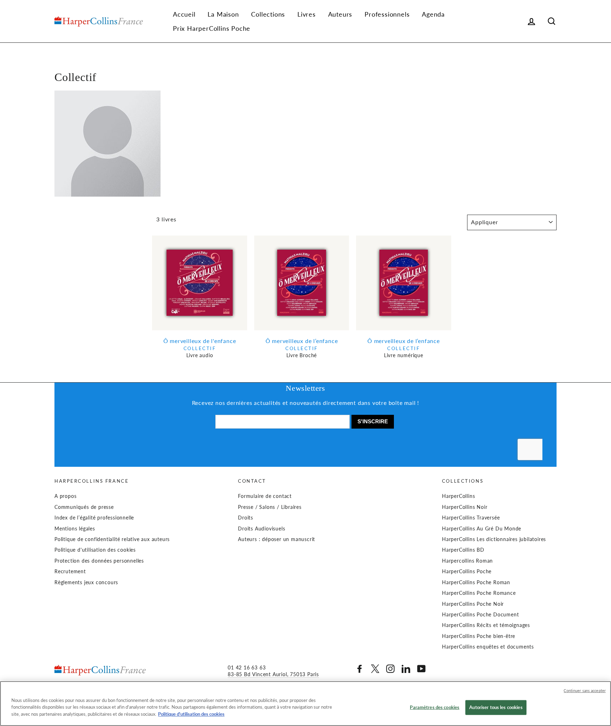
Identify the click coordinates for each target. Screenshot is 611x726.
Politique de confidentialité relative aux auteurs (112, 539)
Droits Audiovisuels (261, 529)
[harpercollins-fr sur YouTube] (421, 668)
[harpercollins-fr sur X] (375, 668)
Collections (268, 14)
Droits (245, 518)
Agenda (433, 14)
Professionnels (387, 14)
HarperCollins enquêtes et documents (488, 647)
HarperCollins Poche (466, 571)
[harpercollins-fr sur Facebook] (359, 668)
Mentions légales (74, 529)
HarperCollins (458, 496)
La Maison (223, 14)
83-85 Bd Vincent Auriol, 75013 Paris (273, 674)
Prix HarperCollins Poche (211, 28)
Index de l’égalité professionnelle (94, 518)
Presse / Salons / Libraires (270, 507)
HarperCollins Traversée (471, 518)
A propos (65, 496)
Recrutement (70, 571)
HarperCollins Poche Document (480, 614)
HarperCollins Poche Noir (473, 604)
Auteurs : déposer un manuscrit (276, 539)
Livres (306, 14)
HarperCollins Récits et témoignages (486, 625)
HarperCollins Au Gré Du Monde (481, 529)
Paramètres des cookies (434, 707)
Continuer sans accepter (585, 690)
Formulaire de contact (265, 496)
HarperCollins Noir (464, 507)
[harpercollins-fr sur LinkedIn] (406, 668)
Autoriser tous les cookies (495, 707)
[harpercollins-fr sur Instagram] (390, 668)
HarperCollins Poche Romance (479, 593)
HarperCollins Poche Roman (476, 582)
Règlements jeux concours (86, 582)
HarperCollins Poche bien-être (478, 636)
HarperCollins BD (463, 550)
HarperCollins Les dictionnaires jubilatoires (494, 539)
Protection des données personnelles (99, 561)
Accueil (184, 14)
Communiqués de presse (84, 507)
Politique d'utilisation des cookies (95, 550)
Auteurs (340, 14)
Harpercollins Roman (467, 561)
